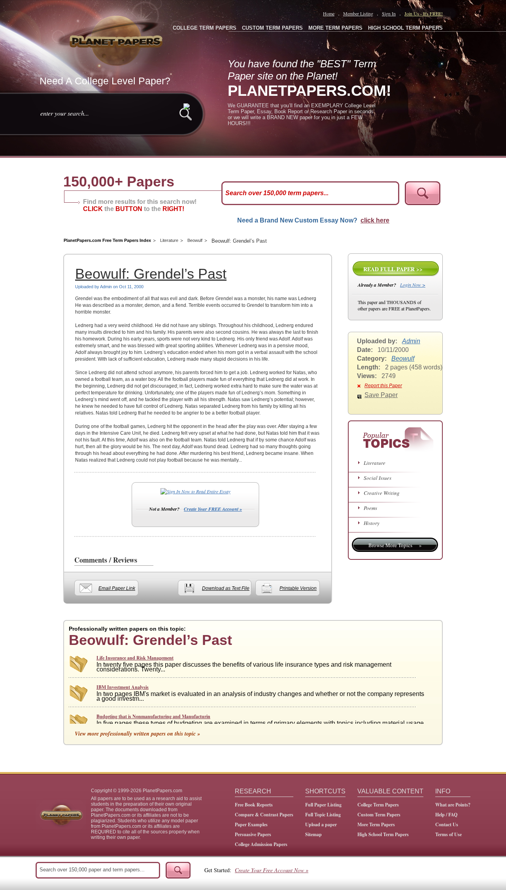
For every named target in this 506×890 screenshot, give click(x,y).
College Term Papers (378, 804)
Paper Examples (251, 824)
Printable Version (298, 588)
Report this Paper (383, 385)
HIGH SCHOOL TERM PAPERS (405, 28)
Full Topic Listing (323, 814)
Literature (169, 240)
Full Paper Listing (323, 804)
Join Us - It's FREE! (423, 13)
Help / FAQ (446, 814)
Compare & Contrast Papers (264, 814)
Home (328, 13)
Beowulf (194, 240)
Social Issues (377, 477)
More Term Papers (376, 824)
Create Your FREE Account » (213, 509)
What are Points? (452, 804)
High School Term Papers (383, 834)
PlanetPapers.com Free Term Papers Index (107, 240)
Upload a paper (321, 824)
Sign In (389, 13)
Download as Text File (225, 588)
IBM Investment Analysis (122, 687)
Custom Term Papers (378, 814)
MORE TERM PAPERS (335, 28)
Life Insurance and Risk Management (135, 657)
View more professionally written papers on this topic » (137, 734)
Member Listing (358, 13)
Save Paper (381, 395)
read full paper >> (393, 269)
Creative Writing (382, 492)
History (372, 523)
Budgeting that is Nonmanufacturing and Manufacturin (153, 716)
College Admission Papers (261, 844)
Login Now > (412, 284)
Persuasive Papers (253, 834)
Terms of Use (448, 834)
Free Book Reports (254, 804)
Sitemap (313, 834)
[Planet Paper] (117, 40)
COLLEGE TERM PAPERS (204, 28)
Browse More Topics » (395, 545)
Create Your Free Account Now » (271, 870)
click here (375, 220)
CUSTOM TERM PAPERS (272, 28)
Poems (370, 508)
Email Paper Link (116, 588)
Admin (411, 341)
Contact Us (446, 824)
